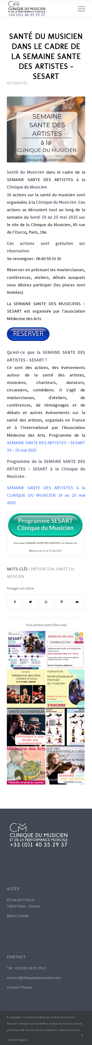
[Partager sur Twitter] (30, 602)
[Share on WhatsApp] (46, 602)
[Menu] (79, 8)
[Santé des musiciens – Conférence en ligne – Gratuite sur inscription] (65, 650)
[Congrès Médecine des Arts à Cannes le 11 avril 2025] (26, 688)
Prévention (42, 568)
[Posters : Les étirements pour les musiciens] (65, 727)
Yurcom (75, 1030)
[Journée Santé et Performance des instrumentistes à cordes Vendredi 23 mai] (65, 765)
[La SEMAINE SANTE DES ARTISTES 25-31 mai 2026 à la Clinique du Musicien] (26, 650)
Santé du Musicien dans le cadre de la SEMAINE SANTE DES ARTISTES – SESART (46, 56)
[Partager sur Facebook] (15, 602)
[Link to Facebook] (82, 1035)
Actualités (17, 83)
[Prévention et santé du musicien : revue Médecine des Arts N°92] (26, 765)
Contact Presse (19, 987)
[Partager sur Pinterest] (61, 602)
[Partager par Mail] (77, 602)
